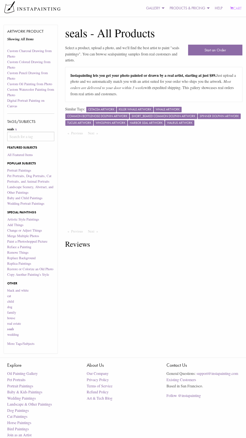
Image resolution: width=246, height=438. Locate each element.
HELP (218, 8)
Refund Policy (98, 391)
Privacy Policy (98, 379)
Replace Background (21, 258)
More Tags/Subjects (21, 343)
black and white (18, 290)
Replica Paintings (19, 263)
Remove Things (18, 252)
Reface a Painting (19, 247)
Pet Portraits (16, 379)
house (11, 318)
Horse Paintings (19, 422)
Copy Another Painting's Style (28, 274)
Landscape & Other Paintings (29, 404)
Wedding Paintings (21, 398)
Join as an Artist (19, 434)
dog (9, 307)
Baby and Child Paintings (25, 198)
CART (237, 8)
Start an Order (215, 50)
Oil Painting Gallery (22, 373)
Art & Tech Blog (99, 398)
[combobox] (30, 136)
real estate (14, 323)
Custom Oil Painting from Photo (29, 84)
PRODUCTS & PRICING (187, 8)
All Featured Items (20, 154)
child (10, 301)
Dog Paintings (18, 410)
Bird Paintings (18, 428)
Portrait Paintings (19, 170)
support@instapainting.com (217, 373)
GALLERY (153, 8)
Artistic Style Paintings (23, 219)
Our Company (98, 373)
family (11, 312)
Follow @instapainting (183, 395)
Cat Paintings (17, 416)
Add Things (15, 224)
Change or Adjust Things (24, 230)
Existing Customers (181, 379)
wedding (13, 334)
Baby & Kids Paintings (24, 391)
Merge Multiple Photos (23, 236)
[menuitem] (154, 8)
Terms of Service (99, 385)
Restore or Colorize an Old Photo (30, 269)
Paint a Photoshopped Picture (27, 241)
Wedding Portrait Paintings (25, 203)
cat (9, 296)
